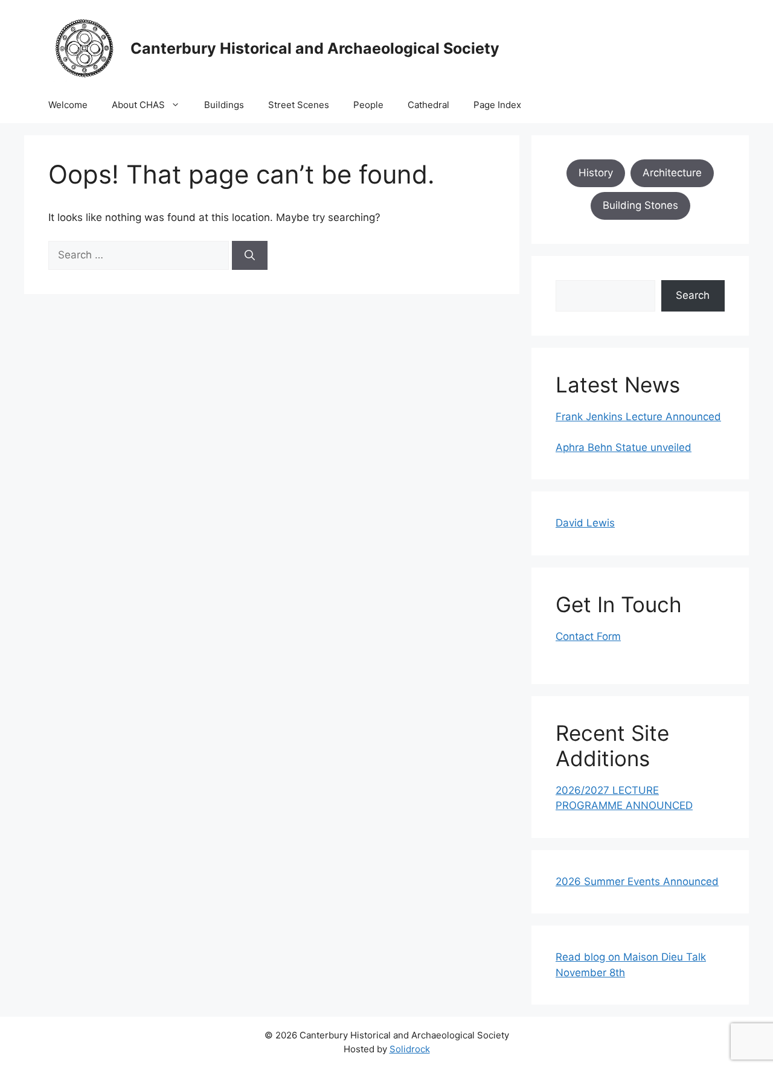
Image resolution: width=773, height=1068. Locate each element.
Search (693, 295)
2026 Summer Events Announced (637, 881)
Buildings (224, 104)
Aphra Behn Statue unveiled (623, 447)
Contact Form (588, 636)
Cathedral (428, 104)
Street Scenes (298, 104)
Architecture (672, 173)
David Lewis (585, 523)
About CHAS (138, 104)
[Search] (250, 255)
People (368, 104)
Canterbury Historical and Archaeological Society (314, 48)
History (596, 173)
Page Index (497, 104)
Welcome (68, 104)
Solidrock (410, 1049)
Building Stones (640, 205)
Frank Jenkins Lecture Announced (638, 417)
